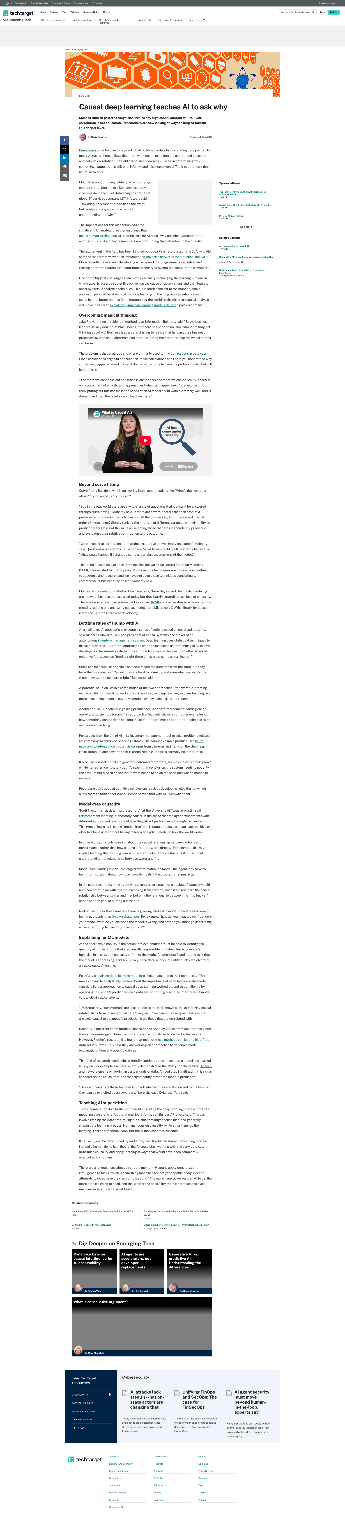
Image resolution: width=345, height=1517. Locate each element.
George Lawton (99, 137)
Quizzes (202, 1478)
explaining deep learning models (118, 976)
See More (246, 227)
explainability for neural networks (103, 693)
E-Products (160, 1485)
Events (157, 1492)
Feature (84, 95)
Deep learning (89, 150)
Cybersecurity (21, 3)
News (43, 12)
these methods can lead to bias (178, 1039)
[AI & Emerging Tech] (18, 8)
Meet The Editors (118, 1471)
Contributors (161, 1456)
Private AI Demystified (231, 216)
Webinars (74, 12)
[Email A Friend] (64, 176)
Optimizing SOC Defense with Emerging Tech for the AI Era (102, 1211)
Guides (202, 1456)
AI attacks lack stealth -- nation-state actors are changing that (147, 1399)
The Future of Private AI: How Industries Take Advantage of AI (243, 193)
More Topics (196, 20)
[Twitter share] (64, 149)
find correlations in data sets (185, 353)
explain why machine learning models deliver (143, 305)
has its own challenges (123, 916)
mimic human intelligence (98, 236)
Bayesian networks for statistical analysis (176, 257)
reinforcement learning (96, 816)
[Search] (313, 12)
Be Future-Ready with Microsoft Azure (91, 1225)
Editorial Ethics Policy (121, 1463)
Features (54, 12)
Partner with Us (117, 1492)
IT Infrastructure (80, 3)
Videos (202, 1500)
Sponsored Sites (91, 12)
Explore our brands (328, 3)
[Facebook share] (64, 140)
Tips (64, 12)
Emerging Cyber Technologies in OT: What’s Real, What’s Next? (176, 1225)
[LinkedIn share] (64, 158)
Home (67, 49)
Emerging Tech (143, 20)
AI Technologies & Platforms (108, 21)
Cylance (206, 1066)
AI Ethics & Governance (53, 20)
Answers (158, 1471)
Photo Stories (205, 1471)
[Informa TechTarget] (7, 3)
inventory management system (121, 640)
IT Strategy (97, 3)
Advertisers (115, 1485)
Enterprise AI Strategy (170, 20)
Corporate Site (117, 1507)
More (105, 12)
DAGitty (155, 602)
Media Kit (114, 1500)
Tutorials (203, 1492)
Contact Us (115, 1478)
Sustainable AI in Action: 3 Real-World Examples (245, 205)
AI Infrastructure (82, 20)
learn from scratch (93, 874)
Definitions (159, 1478)
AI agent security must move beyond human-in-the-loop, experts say (252, 1402)
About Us (114, 1456)
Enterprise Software (61, 3)
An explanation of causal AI (234, 246)
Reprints (158, 1463)
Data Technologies (39, 3)
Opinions (203, 1463)
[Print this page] (64, 167)
